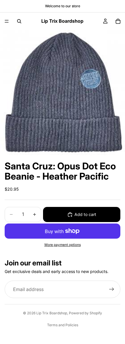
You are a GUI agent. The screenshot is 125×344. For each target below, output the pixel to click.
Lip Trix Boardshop (51, 313)
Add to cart (85, 214)
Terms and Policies (62, 325)
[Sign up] (112, 289)
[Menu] (6, 21)
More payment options (62, 245)
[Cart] (118, 21)
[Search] (19, 21)
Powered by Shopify (85, 313)
